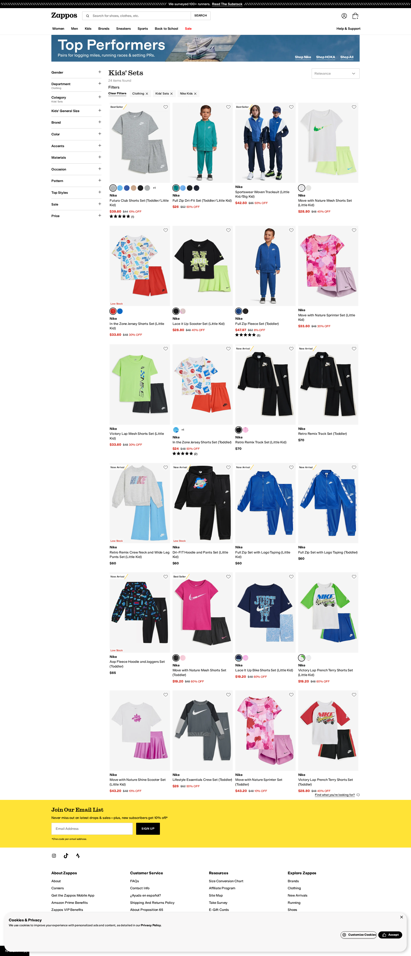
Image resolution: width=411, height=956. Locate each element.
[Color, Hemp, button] (133, 188)
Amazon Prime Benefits (69, 903)
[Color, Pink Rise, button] (245, 429)
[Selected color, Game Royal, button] (238, 311)
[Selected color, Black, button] (238, 429)
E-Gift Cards (219, 910)
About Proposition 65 (146, 910)
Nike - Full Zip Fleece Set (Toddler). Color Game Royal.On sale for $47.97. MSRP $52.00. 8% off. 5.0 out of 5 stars (265, 281)
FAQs (134, 881)
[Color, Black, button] (189, 188)
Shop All (346, 57)
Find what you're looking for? (335, 795)
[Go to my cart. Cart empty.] (355, 16)
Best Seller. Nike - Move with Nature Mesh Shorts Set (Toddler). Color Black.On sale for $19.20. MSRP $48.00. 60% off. (203, 628)
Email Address (67, 829)
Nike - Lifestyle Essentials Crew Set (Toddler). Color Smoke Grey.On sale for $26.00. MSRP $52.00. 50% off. (203, 741)
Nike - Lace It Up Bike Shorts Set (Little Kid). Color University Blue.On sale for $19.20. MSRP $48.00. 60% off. (265, 628)
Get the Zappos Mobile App (72, 895)
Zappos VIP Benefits (67, 910)
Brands (293, 881)
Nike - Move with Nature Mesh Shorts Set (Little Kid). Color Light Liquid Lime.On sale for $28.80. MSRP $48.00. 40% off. (328, 161)
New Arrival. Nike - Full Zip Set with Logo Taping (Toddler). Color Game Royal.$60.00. (328, 514)
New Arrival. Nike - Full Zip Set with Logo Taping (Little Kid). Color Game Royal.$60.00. (265, 514)
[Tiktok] (66, 855)
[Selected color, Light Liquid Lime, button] (301, 188)
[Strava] (78, 855)
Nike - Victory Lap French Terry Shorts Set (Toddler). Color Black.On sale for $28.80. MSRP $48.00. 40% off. (328, 741)
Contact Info (139, 888)
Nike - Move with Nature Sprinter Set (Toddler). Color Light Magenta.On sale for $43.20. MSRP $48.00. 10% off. (265, 741)
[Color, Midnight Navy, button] (147, 188)
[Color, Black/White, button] (140, 188)
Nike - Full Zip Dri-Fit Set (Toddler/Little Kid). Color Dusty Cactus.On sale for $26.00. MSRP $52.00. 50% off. (203, 161)
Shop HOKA (325, 57)
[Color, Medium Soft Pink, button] (308, 188)
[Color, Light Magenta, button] (182, 311)
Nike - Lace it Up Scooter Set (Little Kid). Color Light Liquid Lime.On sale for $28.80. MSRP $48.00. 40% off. (203, 281)
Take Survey (218, 903)
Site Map (216, 895)
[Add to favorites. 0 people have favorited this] (165, 107)
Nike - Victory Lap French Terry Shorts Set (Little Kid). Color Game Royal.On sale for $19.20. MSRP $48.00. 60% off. (328, 628)
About (56, 881)
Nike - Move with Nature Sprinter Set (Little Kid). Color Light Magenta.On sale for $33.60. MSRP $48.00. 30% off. (328, 281)
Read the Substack (227, 4)
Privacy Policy (151, 925)
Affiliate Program (222, 888)
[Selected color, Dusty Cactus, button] (176, 188)
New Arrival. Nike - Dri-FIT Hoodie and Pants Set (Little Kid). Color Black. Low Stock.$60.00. (203, 514)
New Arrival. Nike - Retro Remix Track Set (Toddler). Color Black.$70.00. (328, 400)
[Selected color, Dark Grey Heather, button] (113, 188)
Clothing (138, 93)
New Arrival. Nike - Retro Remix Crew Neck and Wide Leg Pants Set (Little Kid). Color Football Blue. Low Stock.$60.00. (140, 514)
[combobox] (136, 16)
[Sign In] (344, 16)
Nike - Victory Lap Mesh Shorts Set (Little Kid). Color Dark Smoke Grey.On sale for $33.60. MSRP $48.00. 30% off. (140, 400)
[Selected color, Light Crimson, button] (113, 311)
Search (200, 15)
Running (294, 903)
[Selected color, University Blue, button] (238, 657)
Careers (57, 888)
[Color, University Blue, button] (119, 188)
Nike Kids (186, 93)
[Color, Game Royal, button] (126, 188)
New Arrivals (297, 895)
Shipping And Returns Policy (152, 903)
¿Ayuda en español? (145, 895)
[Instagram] (54, 855)
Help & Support (348, 29)
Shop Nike (303, 57)
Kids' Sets (162, 93)
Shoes (292, 910)
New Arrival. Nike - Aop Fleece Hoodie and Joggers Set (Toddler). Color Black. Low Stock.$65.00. (140, 628)
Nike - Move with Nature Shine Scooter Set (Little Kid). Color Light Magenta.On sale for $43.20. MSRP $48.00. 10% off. (140, 741)
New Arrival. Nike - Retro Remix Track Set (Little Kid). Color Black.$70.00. (265, 400)
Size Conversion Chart (226, 881)
